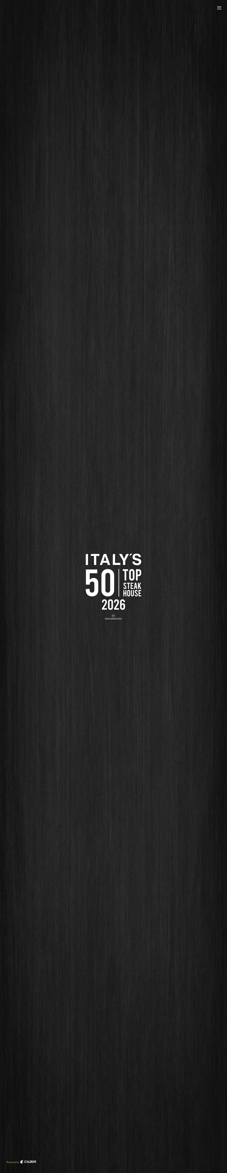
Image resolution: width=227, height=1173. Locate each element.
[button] (219, 8)
